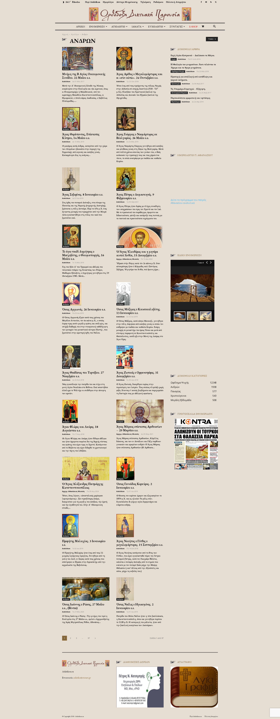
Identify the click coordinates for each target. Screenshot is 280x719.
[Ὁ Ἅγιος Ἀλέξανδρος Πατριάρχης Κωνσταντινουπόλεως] (85, 468)
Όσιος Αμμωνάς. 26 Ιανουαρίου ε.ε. (84, 309)
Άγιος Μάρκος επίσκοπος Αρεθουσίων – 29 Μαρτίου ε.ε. (139, 428)
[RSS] (211, 2)
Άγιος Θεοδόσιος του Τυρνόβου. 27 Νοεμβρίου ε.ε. (83, 374)
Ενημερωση (97, 26)
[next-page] (95, 638)
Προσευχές (176, 84)
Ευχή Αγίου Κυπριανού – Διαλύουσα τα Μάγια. (193, 55)
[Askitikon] (140, 14)
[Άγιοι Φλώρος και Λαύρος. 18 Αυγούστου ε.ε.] (85, 411)
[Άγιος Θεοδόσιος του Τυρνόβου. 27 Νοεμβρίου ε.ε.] (85, 357)
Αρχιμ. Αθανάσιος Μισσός (127, 259)
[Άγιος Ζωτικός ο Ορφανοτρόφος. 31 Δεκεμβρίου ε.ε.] (140, 357)
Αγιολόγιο (75, 34)
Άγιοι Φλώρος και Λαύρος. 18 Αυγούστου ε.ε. (80, 428)
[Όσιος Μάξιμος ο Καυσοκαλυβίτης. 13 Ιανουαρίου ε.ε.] (140, 293)
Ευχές (174, 59)
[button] (214, 26)
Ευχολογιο (155, 26)
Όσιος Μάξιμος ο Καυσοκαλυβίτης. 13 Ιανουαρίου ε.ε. (138, 311)
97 (89, 638)
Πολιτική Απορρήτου (176, 1)
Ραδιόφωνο (158, 1)
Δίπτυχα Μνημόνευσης (127, 1)
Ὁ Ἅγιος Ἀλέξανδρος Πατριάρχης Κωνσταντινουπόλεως (82, 485)
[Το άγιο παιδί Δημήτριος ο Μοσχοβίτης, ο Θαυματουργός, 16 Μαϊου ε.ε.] (85, 236)
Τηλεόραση (145, 1)
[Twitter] (216, 2)
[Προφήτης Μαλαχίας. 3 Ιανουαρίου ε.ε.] (85, 525)
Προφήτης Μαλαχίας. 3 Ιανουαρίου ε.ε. (83, 543)
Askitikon (66, 81)
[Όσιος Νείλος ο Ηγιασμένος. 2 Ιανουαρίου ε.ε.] (140, 589)
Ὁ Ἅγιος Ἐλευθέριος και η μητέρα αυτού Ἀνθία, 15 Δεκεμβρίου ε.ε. (137, 253)
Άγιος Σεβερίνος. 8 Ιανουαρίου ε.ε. (82, 194)
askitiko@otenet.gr (82, 677)
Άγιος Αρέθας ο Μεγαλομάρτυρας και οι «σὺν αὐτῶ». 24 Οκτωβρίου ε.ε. (139, 76)
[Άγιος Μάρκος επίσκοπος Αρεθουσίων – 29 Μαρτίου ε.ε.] (140, 411)
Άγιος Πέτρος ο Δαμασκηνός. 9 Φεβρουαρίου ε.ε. (135, 196)
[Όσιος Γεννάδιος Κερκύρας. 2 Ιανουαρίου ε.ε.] (140, 468)
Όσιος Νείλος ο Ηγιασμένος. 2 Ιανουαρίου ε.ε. (134, 606)
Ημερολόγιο (108, 1)
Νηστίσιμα (176, 102)
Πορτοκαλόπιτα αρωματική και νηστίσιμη (190, 97)
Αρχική (80, 26)
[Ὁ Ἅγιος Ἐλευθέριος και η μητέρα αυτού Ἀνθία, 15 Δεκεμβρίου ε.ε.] (140, 236)
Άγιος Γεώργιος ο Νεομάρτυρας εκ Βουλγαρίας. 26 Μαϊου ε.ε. (136, 136)
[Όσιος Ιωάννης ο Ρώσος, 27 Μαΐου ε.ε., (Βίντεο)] (85, 589)
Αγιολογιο (118, 26)
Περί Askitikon (92, 1)
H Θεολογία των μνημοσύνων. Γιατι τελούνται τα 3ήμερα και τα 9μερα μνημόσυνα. (193, 66)
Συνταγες (176, 26)
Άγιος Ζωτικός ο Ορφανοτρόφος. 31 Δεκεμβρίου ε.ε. (137, 374)
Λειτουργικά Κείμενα (179, 93)
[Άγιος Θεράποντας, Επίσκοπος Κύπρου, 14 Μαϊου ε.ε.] (85, 119)
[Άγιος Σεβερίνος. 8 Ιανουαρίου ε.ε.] (85, 179)
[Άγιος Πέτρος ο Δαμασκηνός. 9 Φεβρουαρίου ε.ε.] (140, 179)
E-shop (193, 26)
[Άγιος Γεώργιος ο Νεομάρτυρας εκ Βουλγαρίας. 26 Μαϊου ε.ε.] (140, 119)
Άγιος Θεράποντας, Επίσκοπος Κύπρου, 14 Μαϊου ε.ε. (80, 136)
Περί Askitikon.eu (196, 716)
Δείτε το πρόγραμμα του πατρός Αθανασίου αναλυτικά (188, 201)
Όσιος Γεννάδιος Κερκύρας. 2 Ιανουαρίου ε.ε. (134, 485)
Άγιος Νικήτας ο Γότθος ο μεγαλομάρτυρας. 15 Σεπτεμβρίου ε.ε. (139, 543)
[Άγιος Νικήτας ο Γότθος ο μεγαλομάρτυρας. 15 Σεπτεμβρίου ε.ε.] (140, 525)
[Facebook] (201, 2)
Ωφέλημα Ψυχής (178, 71)
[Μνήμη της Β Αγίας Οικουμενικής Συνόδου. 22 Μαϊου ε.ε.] (85, 58)
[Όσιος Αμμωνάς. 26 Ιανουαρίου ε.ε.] (85, 293)
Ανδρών (66, 69)
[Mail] (206, 2)
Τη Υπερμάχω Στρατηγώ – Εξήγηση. (188, 88)
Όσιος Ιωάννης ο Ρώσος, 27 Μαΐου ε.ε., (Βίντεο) (83, 606)
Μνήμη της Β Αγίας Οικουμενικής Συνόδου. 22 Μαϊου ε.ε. (83, 76)
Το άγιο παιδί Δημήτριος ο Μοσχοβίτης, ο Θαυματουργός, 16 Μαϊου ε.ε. (83, 255)
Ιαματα (136, 26)
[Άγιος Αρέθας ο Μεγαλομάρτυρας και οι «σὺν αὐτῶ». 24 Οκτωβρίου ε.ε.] (140, 58)
